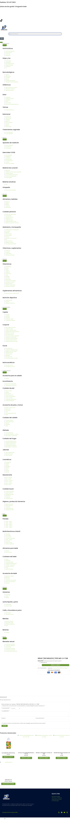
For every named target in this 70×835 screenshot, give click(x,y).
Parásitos (66, 668)
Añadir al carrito (55, 665)
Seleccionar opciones (8, 783)
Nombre (4, 718)
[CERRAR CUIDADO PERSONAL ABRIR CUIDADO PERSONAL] (5, 372)
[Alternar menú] (1, 42)
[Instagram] (67, 812)
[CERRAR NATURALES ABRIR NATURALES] (5, 196)
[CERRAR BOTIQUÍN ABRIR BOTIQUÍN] (5, 139)
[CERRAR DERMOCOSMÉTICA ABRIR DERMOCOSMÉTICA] (5, 309)
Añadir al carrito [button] (8, 756)
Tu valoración (5, 711)
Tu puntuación (6, 708)
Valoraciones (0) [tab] (3, 697)
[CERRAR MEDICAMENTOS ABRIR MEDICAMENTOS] (5, 45)
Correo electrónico (40, 718)
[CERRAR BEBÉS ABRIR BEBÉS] (5, 516)
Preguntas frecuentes (56, 799)
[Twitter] (64, 812)
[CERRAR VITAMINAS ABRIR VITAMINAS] (5, 261)
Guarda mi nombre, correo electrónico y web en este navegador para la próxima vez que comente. (24, 723)
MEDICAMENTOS (60, 668)
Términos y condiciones (57, 797)
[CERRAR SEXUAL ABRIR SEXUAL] (5, 638)
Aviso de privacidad (56, 796)
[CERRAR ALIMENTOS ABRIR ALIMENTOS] (5, 589)
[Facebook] (61, 812)
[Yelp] (59, 812)
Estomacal (54, 668)
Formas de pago (55, 800)
